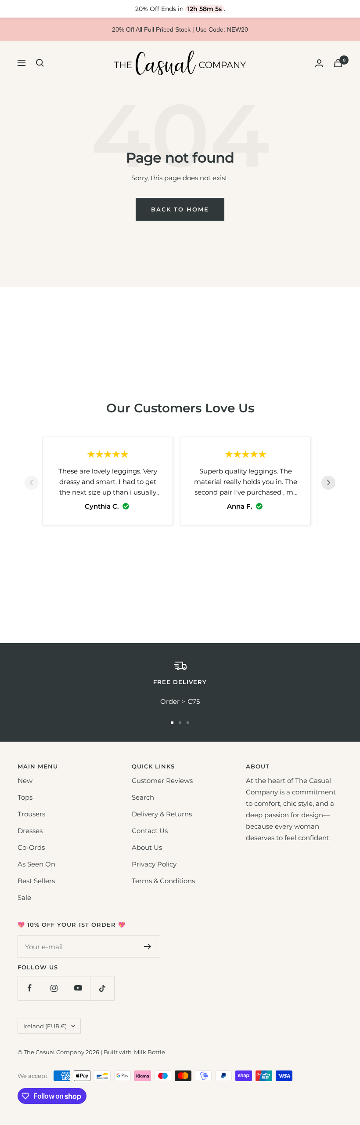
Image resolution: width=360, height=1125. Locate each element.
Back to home (180, 209)
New (25, 780)
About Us (147, 847)
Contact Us (150, 830)
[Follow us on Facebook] (30, 988)
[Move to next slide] (328, 484)
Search (143, 797)
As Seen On (36, 864)
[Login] (319, 63)
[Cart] (338, 63)
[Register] (147, 946)
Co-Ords (31, 847)
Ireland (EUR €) (45, 1026)
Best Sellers (36, 881)
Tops (25, 797)
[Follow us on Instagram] (54, 988)
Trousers (31, 814)
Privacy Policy (154, 864)
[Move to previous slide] (31, 484)
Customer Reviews (162, 780)
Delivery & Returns (162, 814)
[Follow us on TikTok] (102, 988)
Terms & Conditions (163, 881)
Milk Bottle (149, 1052)
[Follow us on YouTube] (78, 988)
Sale (24, 897)
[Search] (40, 63)
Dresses (30, 830)
